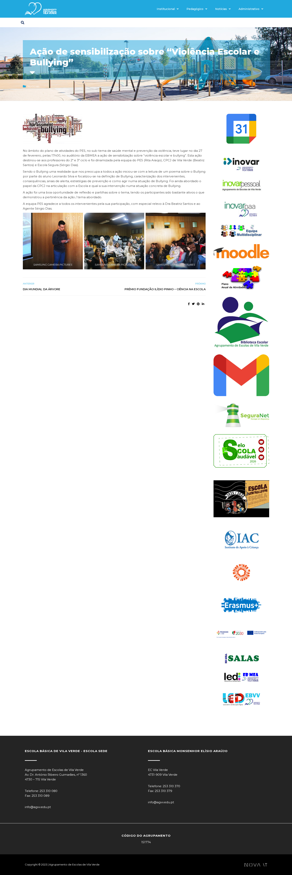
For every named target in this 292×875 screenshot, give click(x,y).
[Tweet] (193, 304)
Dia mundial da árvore (41, 289)
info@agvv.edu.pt (38, 807)
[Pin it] (198, 304)
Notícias (221, 9)
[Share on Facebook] (189, 304)
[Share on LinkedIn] (203, 304)
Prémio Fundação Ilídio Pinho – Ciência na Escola (165, 289)
